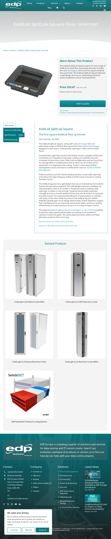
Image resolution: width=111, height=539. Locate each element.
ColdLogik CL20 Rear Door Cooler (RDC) (81, 362)
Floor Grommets (85, 113)
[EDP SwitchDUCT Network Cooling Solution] (29, 395)
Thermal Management (97, 113)
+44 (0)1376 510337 (99, 1)
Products (13, 50)
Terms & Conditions (55, 529)
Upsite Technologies (91, 146)
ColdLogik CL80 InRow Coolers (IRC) (29, 302)
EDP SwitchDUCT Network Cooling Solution (29, 422)
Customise (14, 530)
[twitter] (97, 6)
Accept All (42, 530)
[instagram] (101, 6)
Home (5, 50)
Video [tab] (21, 135)
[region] (28, 522)
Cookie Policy (66, 529)
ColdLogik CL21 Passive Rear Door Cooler (29, 362)
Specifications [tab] (10, 135)
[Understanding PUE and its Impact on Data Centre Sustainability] (92, 498)
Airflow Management (73, 113)
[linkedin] (105, 10)
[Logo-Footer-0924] (19, 444)
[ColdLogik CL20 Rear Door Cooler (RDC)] (82, 335)
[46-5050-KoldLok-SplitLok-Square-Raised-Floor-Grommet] (28, 82)
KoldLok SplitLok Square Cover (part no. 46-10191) (71, 210)
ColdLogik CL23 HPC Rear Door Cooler (82, 302)
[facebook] (93, 6)
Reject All (28, 530)
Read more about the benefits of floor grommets (56, 221)
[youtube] (105, 6)
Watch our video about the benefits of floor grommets (58, 226)
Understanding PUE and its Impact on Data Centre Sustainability (96, 506)
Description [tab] (9, 125)
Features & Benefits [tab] (12, 130)
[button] (64, 8)
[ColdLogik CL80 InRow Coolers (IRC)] (29, 275)
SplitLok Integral (70, 70)
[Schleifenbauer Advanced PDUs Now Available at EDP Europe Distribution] (92, 475)
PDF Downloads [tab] (11, 139)
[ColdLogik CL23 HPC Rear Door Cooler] (82, 275)
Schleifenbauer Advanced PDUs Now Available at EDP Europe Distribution (96, 484)
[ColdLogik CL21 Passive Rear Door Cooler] (29, 335)
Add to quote (82, 103)
